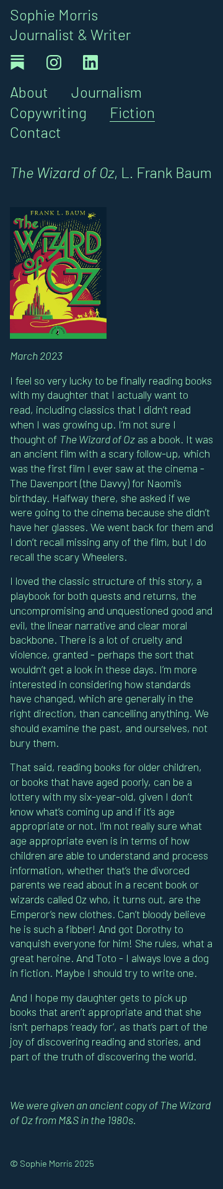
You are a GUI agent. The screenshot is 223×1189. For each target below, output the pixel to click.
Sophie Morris (54, 14)
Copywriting (48, 112)
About (29, 92)
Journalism (106, 92)
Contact (35, 132)
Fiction (132, 112)
